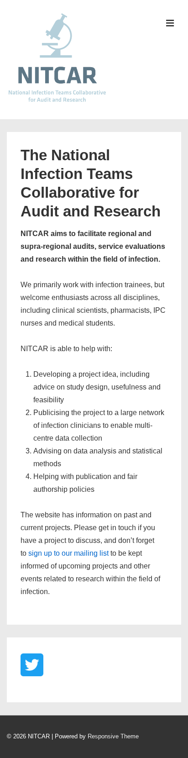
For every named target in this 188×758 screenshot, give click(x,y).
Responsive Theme (113, 736)
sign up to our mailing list (68, 553)
